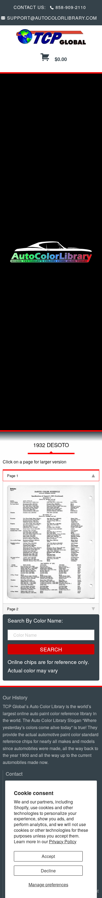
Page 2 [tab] (12, 608)
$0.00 (60, 59)
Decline (48, 870)
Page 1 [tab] (12, 475)
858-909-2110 (70, 7)
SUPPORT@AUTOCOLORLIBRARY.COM (52, 18)
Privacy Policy (62, 841)
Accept (48, 856)
